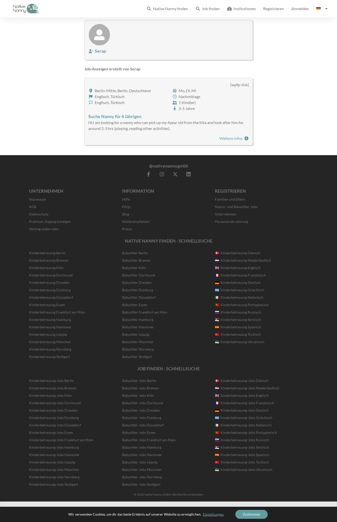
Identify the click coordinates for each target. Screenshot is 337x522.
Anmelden (300, 8)
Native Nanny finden (169, 8)
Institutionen (244, 8)
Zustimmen (251, 514)
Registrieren (273, 8)
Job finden (210, 8)
